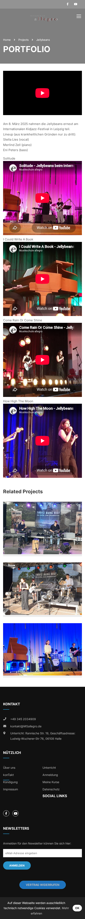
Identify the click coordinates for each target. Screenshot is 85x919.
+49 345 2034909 (23, 719)
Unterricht (49, 767)
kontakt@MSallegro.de (25, 726)
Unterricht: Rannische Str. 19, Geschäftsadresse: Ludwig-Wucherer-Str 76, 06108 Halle (42, 735)
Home (7, 39)
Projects (23, 39)
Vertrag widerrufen (42, 884)
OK (77, 908)
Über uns (9, 767)
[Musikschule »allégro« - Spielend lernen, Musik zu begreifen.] (44, 16)
